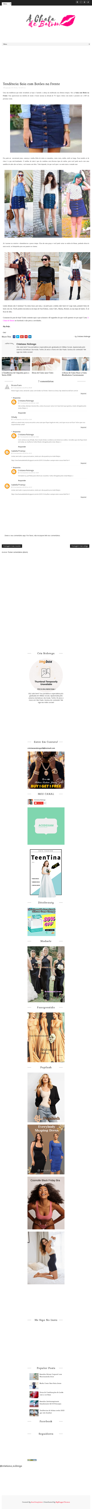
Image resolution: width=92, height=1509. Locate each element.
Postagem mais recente (12, 546)
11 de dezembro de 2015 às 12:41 (22, 419)
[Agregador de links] (31, 1460)
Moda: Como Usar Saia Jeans (50, 1383)
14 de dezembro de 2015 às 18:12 (22, 453)
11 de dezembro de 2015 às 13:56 (28, 437)
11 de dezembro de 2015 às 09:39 (22, 388)
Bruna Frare (16, 385)
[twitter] (88, 2)
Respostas (17, 398)
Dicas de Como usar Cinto (42, 373)
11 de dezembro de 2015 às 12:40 (28, 403)
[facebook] (80, 2)
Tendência (22, 88)
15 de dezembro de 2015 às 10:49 (28, 473)
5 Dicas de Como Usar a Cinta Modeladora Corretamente (74, 374)
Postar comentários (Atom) (18, 552)
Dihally (14, 417)
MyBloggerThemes (63, 1502)
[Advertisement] (47, 64)
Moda (16, 88)
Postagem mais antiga (79, 546)
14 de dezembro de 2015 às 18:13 (22, 487)
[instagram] (77, 2)
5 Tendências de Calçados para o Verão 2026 (15, 374)
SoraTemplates (37, 1502)
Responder (83, 393)
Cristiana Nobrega (26, 400)
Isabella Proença (18, 451)
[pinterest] (84, 2)
